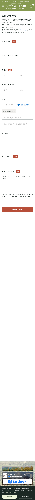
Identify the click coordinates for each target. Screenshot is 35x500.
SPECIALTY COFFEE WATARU (16, 6)
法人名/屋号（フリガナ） (10, 55)
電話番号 (5, 133)
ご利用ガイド (23, 30)
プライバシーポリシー (10, 492)
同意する (9, 497)
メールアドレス (7, 156)
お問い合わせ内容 (8, 171)
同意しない (25, 497)
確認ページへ (17, 209)
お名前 (4, 70)
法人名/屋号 (6, 41)
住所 (3, 99)
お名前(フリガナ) (8, 84)
